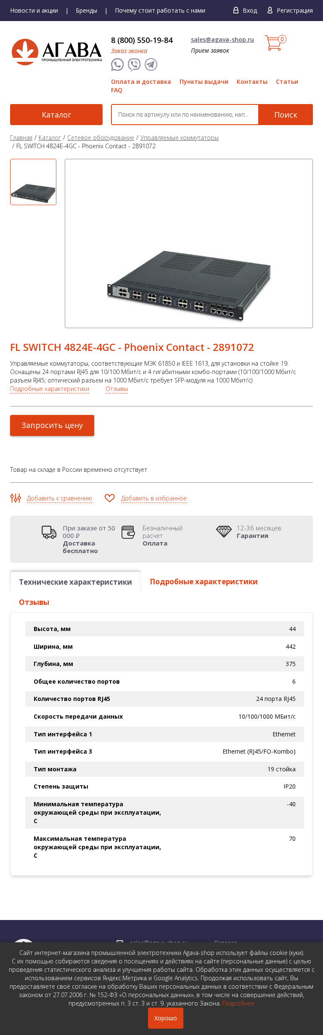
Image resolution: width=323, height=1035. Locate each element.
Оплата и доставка (141, 82)
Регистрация (295, 10)
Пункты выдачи (204, 82)
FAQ (116, 90)
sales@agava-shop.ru (222, 39)
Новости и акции (34, 10)
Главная (21, 138)
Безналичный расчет (163, 535)
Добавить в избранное (154, 498)
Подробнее (238, 1003)
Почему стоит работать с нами (160, 10)
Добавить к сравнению (59, 498)
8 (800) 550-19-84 (141, 40)
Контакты (252, 82)
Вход (250, 10)
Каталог (56, 115)
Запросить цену (52, 425)
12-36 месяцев (259, 531)
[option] (33, 182)
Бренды (86, 10)
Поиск (285, 115)
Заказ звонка (129, 51)
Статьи (287, 82)
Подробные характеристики (49, 389)
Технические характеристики (75, 582)
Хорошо (165, 1018)
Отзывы (117, 389)
